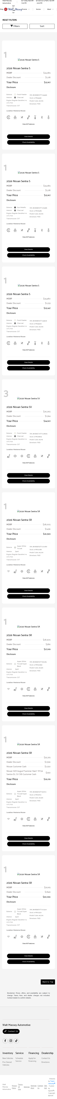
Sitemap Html (33, 1087)
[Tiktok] (16, 1041)
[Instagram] (10, 1041)
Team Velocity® (51, 1082)
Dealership (47, 1053)
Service (20, 1053)
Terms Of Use (20, 1087)
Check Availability (28, 142)
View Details (28, 136)
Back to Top (47, 982)
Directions (45, 1062)
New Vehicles (8, 1058)
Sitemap (27, 1087)
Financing (33, 1053)
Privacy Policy (14, 1087)
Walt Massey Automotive (7, 1087)
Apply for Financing (32, 1060)
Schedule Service (19, 1060)
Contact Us (12, 1031)
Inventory (8, 1053)
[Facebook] (5, 1041)
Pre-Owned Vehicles (7, 1064)
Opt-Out (45, 1087)
